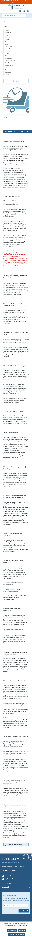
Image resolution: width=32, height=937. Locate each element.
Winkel (7, 30)
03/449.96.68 (9, 879)
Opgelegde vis (9, 58)
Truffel (7, 74)
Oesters (7, 39)
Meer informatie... (16, 927)
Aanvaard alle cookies (16, 934)
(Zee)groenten (9, 65)
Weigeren (22, 930)
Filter (17, 81)
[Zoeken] (28, 15)
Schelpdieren (8, 49)
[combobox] (14, 15)
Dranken (7, 70)
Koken (7, 67)
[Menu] (4, 11)
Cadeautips (8, 72)
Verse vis (7, 37)
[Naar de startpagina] (16, 6)
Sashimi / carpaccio (10, 60)
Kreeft (7, 42)
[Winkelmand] (28, 11)
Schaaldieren (8, 46)
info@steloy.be (9, 876)
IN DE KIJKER (8, 32)
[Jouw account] (24, 11)
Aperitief (7, 51)
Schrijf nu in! (24, 911)
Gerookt (7, 53)
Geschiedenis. (20, 796)
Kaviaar (7, 44)
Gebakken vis (8, 56)
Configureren (12, 930)
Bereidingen (8, 63)
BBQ (6, 35)
